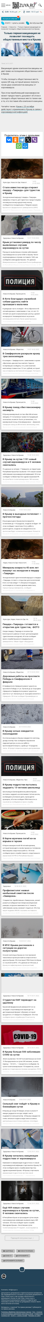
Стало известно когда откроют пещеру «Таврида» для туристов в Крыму (21, 190)
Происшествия (21, 294)
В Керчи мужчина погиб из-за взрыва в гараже (19, 840)
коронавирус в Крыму (14, 1260)
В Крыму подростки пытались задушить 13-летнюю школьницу (21, 786)
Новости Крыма (27, 182)
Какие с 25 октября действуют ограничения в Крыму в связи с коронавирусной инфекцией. (21, 109)
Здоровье (7, 238)
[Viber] (34, 140)
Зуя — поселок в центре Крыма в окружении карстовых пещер (21, 1313)
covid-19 (8, 1256)
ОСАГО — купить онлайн (19, 1316)
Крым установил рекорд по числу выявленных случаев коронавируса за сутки (22, 245)
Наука (5, 563)
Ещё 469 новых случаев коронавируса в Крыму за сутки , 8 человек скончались (21, 1210)
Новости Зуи (15, 182)
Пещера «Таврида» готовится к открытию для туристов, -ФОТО (21, 625)
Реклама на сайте (34, 1316)
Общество (20, 349)
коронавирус (23, 1256)
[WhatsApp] (19, 146)
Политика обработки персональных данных (16, 1312)
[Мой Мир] (25, 146)
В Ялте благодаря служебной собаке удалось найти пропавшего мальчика (19, 301)
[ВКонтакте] (9, 140)
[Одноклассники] (15, 140)
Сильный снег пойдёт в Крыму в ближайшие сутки (21, 1105)
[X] (28, 140)
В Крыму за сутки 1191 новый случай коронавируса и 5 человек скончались (22, 462)
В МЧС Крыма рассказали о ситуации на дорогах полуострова (18, 948)
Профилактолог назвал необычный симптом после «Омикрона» (18, 893)
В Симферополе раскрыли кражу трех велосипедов (21, 355)
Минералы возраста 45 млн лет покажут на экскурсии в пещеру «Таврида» (21, 570)
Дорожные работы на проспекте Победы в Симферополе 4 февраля (21, 679)
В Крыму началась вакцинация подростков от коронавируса (20, 1157)
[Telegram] (22, 140)
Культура (6, 182)
